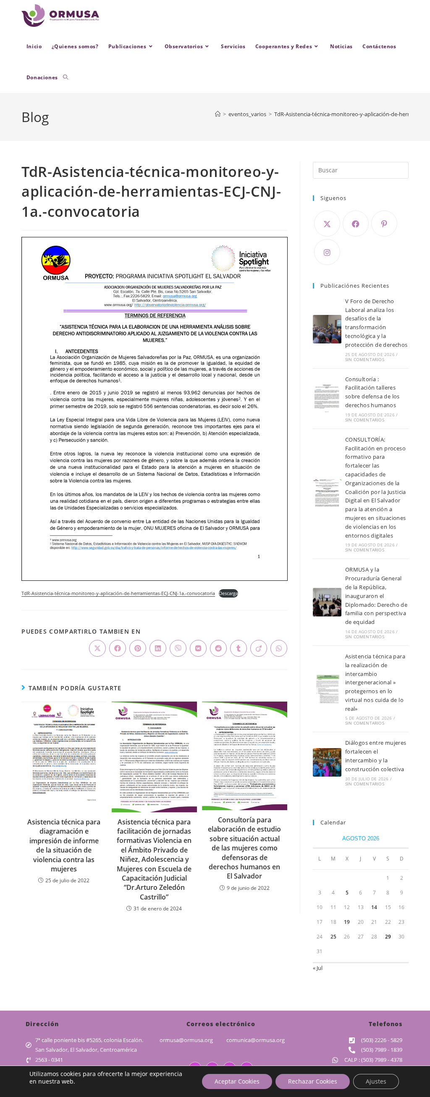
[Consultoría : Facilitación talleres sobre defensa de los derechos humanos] (327, 398)
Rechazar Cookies (312, 1081)
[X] (327, 224)
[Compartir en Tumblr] (238, 648)
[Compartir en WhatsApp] (278, 648)
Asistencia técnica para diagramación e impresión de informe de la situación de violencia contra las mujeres (63, 845)
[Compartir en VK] (198, 648)
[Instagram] (327, 252)
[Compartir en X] (97, 648)
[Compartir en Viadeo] (258, 648)
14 (374, 907)
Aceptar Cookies (237, 1081)
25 (333, 936)
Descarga (228, 593)
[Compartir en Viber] (178, 648)
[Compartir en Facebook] (117, 648)
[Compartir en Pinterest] (137, 648)
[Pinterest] (384, 224)
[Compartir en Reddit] (218, 648)
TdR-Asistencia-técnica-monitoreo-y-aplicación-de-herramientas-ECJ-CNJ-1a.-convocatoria (118, 593)
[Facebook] (356, 224)
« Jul (317, 968)
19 (347, 921)
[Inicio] (217, 114)
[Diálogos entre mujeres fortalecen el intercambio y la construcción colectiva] (327, 762)
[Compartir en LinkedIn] (157, 648)
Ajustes (376, 1081)
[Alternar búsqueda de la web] (65, 77)
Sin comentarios (364, 359)
